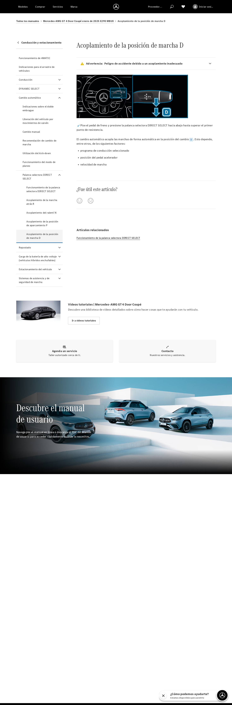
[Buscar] (171, 6)
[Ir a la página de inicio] (116, 6)
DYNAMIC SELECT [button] (29, 88)
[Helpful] (80, 201)
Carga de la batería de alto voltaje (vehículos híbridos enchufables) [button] (38, 258)
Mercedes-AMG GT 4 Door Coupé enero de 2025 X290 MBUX (78, 21)
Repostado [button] (25, 247)
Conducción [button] (25, 79)
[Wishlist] (183, 6)
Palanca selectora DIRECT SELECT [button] (37, 176)
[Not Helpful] (91, 201)
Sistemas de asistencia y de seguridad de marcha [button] (34, 280)
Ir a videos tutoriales (84, 320)
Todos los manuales (27, 21)
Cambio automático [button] (30, 97)
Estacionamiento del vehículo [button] (35, 269)
